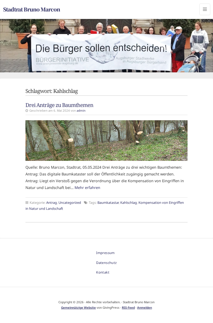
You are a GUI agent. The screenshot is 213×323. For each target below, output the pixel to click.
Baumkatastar (108, 202)
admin (81, 110)
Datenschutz (106, 262)
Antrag (51, 202)
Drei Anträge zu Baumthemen (59, 105)
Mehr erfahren (87, 187)
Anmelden (144, 307)
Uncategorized (69, 202)
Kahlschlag (128, 202)
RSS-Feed (128, 307)
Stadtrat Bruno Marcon (31, 9)
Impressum (105, 252)
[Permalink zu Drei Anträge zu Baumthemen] (106, 140)
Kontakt (102, 272)
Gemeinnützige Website (78, 307)
